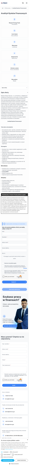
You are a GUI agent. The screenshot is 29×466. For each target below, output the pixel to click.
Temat (4, 359)
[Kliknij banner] (14, 311)
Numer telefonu (5, 248)
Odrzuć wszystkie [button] (21, 460)
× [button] (27, 439)
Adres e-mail (5, 242)
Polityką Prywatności (19, 375)
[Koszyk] (23, 3)
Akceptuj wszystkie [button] (7, 460)
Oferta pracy (8, 8)
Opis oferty (4, 87)
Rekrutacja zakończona (14, 289)
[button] (14, 463)
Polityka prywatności (9, 449)
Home (2, 8)
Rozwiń (25, 268)
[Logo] (4, 3)
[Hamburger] (26, 3)
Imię (3, 231)
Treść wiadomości (6, 365)
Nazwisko (4, 237)
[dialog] (14, 452)
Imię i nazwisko (6, 343)
